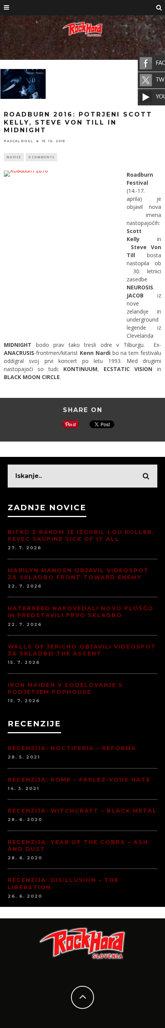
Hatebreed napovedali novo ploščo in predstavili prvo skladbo (80, 612)
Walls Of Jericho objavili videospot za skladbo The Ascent (82, 650)
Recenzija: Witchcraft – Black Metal (82, 810)
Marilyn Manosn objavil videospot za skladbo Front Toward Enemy (78, 574)
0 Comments (41, 157)
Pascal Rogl (18, 141)
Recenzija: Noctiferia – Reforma (72, 748)
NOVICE (14, 157)
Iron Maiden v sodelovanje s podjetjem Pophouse (65, 688)
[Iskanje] (159, 7)
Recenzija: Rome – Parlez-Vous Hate (79, 779)
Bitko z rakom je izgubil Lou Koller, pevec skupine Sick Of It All (81, 535)
